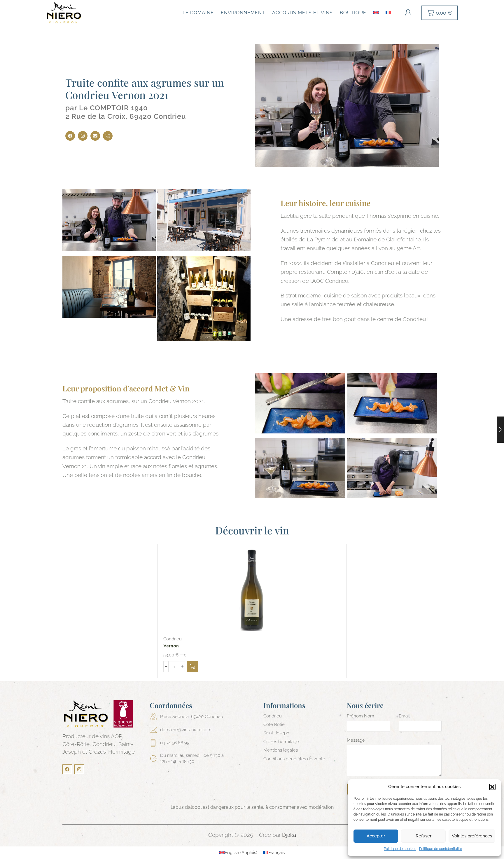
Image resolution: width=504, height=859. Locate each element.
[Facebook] (70, 136)
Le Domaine (198, 12)
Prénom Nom (360, 716)
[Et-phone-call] (108, 136)
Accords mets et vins (302, 12)
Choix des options (246, 590)
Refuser (423, 836)
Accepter (376, 836)
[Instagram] (83, 136)
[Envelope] (95, 136)
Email (404, 716)
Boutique (353, 12)
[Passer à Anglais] (376, 12)
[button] (492, 787)
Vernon (171, 645)
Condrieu (172, 639)
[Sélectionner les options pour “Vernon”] (192, 666)
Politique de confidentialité (440, 849)
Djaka (289, 835)
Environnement (243, 12)
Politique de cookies (400, 849)
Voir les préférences (472, 836)
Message (356, 740)
